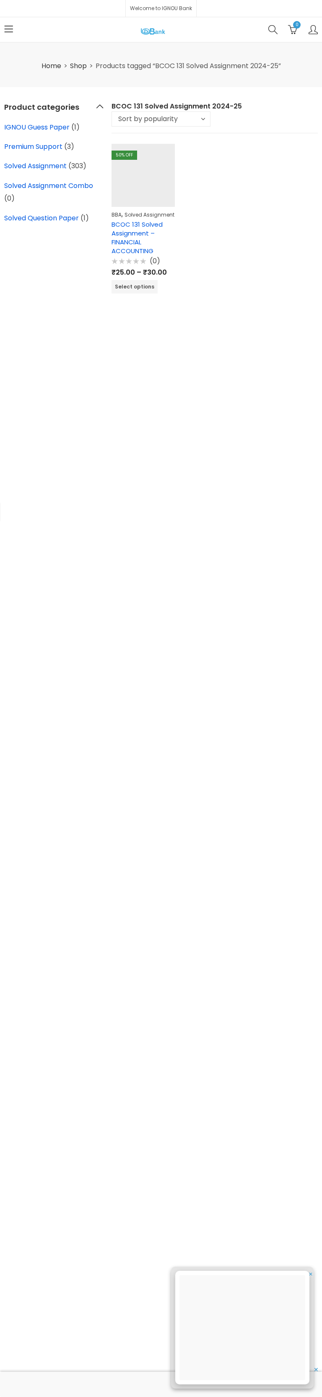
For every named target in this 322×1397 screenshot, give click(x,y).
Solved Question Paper (41, 218)
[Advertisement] (245, 1328)
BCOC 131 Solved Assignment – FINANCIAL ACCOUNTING (137, 237)
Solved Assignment (149, 214)
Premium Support (33, 146)
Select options (134, 286)
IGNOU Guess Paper (37, 127)
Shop (78, 66)
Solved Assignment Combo (48, 185)
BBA (117, 214)
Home (51, 66)
